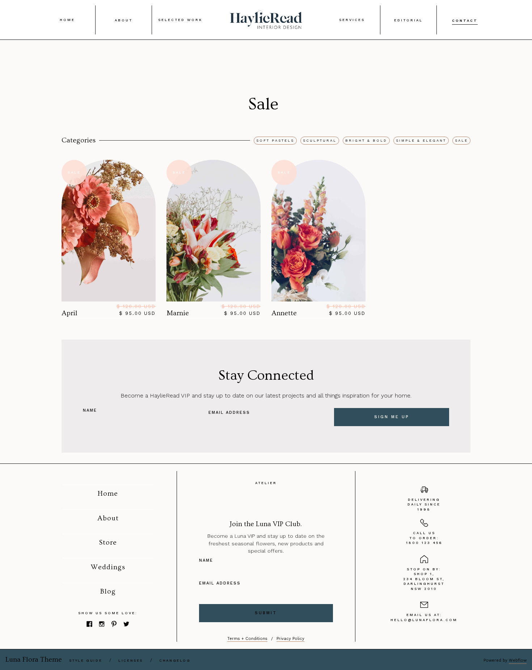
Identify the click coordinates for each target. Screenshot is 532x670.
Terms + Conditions (247, 638)
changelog (174, 660)
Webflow (518, 660)
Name (90, 410)
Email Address (229, 412)
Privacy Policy (290, 638)
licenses (130, 660)
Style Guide (85, 660)
